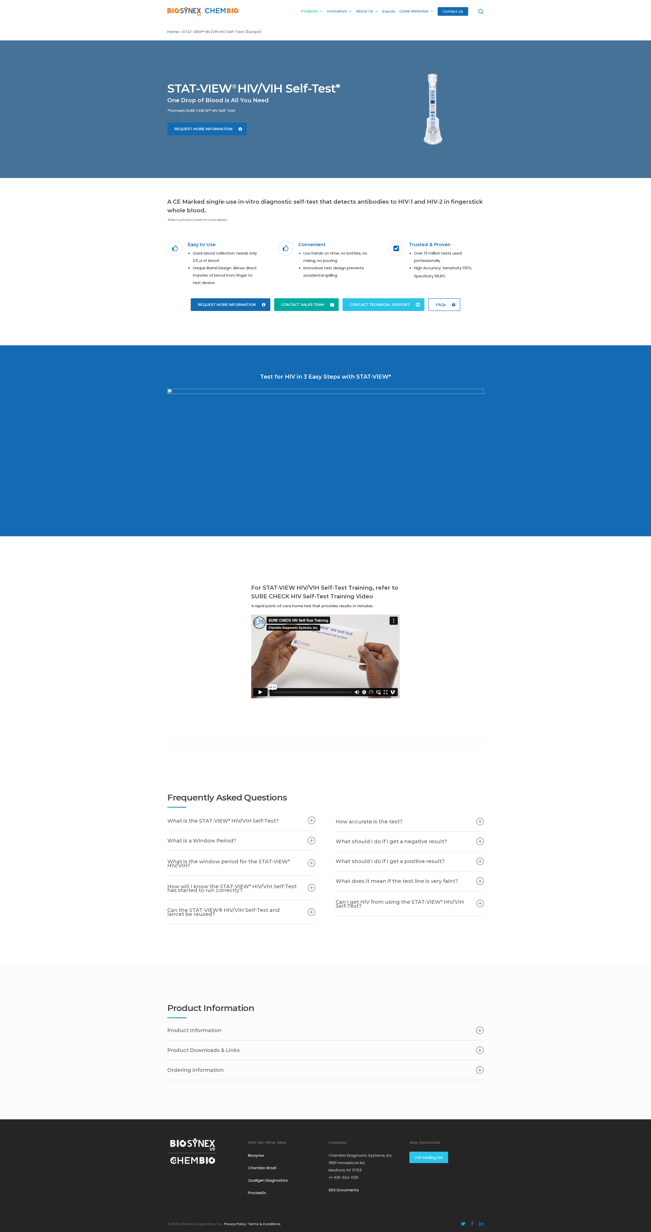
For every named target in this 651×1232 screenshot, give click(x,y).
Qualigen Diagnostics (268, 1180)
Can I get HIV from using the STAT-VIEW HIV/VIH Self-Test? (400, 904)
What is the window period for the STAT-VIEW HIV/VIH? (228, 863)
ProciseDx (257, 1192)
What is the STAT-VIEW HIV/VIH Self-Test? (223, 821)
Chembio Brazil (262, 1167)
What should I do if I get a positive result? (390, 861)
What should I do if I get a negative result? (391, 841)
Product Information (194, 1030)
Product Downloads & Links (203, 1050)
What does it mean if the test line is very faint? (397, 881)
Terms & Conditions (264, 1224)
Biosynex (256, 1155)
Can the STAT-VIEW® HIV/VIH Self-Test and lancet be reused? (223, 912)
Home (173, 31)
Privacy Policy (235, 1224)
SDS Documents (344, 1190)
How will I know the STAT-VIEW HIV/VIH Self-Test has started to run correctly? (232, 888)
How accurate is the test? (369, 822)
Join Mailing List (429, 1157)
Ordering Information (195, 1070)
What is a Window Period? (201, 841)
